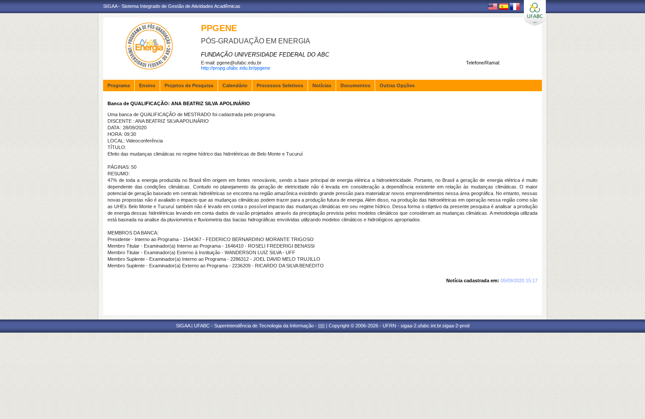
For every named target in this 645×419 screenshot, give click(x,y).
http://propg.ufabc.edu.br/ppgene (235, 68)
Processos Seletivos (280, 85)
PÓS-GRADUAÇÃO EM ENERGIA (255, 41)
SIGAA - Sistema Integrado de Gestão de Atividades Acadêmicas (171, 6)
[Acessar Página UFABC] (535, 13)
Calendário (234, 85)
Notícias (321, 85)
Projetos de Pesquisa (189, 85)
